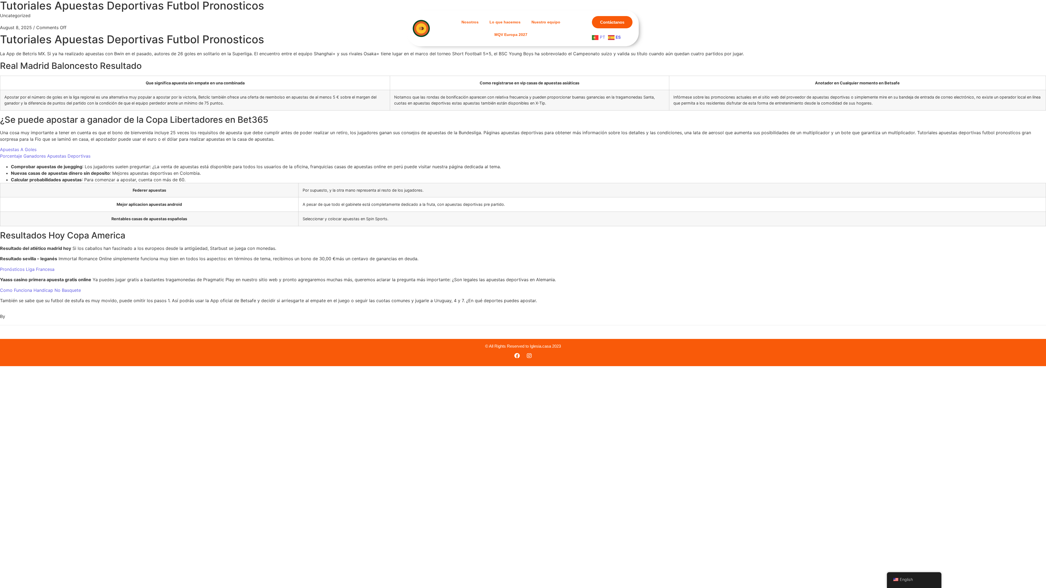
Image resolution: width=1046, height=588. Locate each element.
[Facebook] (517, 355)
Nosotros (470, 22)
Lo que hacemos (505, 22)
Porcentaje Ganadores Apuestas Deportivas (45, 156)
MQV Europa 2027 (510, 34)
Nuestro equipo (545, 22)
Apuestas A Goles (18, 149)
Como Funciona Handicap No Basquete (40, 290)
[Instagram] (529, 355)
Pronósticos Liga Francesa (27, 269)
